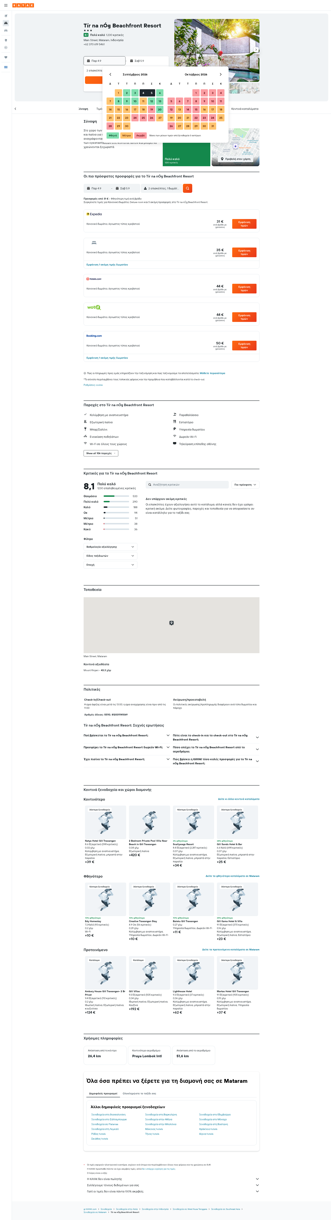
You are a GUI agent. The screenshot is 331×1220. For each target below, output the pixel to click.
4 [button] (143, 93)
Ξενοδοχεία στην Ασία (127, 1209)
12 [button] (151, 101)
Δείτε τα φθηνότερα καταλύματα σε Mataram (232, 876)
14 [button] (110, 109)
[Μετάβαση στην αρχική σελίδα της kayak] (23, 5)
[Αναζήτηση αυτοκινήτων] (5, 30)
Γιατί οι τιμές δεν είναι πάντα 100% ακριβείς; (115, 1191)
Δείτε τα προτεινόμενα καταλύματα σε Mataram (230, 949)
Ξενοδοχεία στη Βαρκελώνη (161, 1114)
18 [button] (143, 109)
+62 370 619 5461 (94, 44)
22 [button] (118, 117)
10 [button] (135, 101)
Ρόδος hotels (98, 1133)
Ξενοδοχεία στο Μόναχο (213, 1119)
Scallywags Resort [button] (183, 844)
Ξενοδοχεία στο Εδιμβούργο (215, 1114)
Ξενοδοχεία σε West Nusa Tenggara (190, 1209)
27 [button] (159, 117)
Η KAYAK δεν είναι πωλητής (104, 1179)
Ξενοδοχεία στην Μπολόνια (160, 1124)
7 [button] (110, 101)
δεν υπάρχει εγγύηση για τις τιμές (158, 1169)
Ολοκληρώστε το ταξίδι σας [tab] (139, 1093)
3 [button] (135, 93)
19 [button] (151, 109)
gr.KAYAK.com (90, 1209)
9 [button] (127, 101)
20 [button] (160, 109)
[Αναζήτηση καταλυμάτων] (5, 23)
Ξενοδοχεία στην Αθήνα (158, 1119)
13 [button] (160, 101)
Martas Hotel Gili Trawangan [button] (233, 991)
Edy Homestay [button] (93, 921)
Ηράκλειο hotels (208, 1129)
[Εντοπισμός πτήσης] (5, 47)
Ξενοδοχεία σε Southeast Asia (225, 1209)
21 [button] (110, 117)
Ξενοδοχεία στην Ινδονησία (155, 1209)
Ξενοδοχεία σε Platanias (104, 1124)
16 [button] (127, 109)
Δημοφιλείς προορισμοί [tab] (103, 1093)
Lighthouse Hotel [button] (182, 991)
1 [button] (118, 93)
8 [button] (118, 101)
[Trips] (5, 57)
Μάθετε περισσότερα (212, 373)
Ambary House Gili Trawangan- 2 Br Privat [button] (105, 993)
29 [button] (118, 126)
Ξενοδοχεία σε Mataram (95, 1212)
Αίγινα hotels (206, 1133)
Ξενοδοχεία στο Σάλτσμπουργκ (109, 1119)
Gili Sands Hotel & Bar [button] (229, 844)
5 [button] (151, 93)
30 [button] (126, 126)
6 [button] (160, 93)
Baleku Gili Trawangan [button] (185, 921)
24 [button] (135, 117)
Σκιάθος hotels (99, 1138)
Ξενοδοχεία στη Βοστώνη (213, 1124)
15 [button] (118, 109)
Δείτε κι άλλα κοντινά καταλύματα (238, 799)
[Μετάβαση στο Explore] (5, 40)
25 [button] (143, 117)
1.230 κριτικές (115, 35)
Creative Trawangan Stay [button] (143, 921)
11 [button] (143, 101)
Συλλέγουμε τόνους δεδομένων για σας (113, 1185)
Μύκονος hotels (154, 1129)
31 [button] (212, 126)
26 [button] (151, 117)
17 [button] (135, 109)
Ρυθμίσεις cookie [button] (93, 384)
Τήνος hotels (152, 1133)
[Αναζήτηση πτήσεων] (5, 15)
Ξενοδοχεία (106, 1209)
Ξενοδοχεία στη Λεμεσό (105, 1129)
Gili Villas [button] (134, 991)
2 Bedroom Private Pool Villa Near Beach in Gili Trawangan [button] (148, 842)
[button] (6, 5)
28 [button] (110, 126)
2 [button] (127, 93)
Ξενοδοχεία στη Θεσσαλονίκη (108, 1114)
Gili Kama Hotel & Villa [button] (229, 921)
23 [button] (126, 117)
